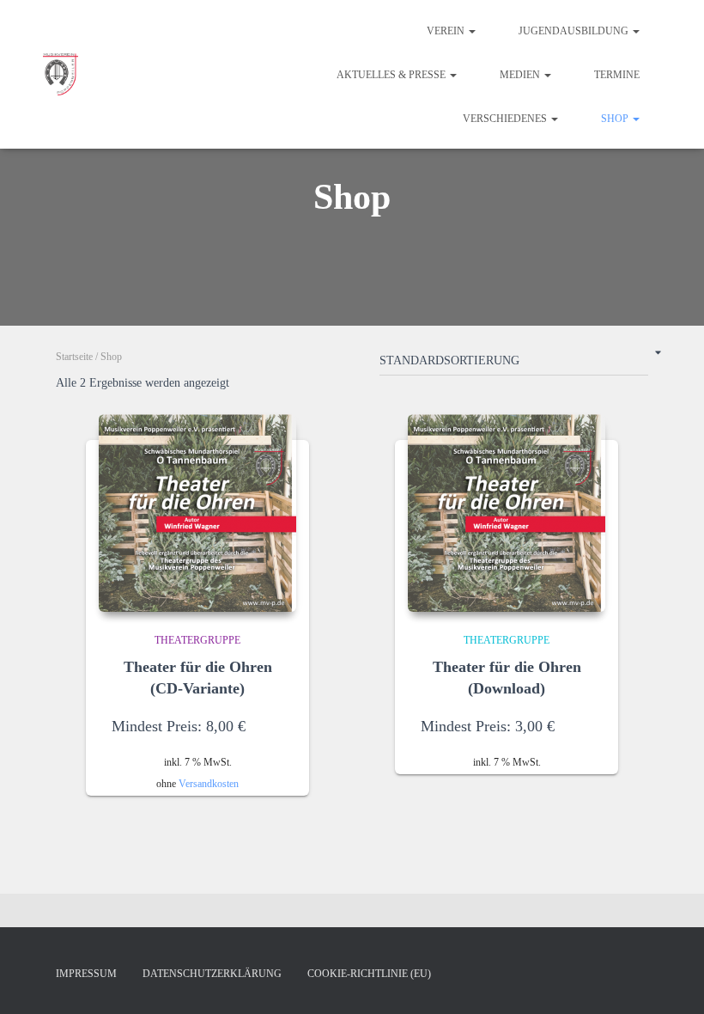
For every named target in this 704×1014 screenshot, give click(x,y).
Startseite (74, 357)
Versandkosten (209, 784)
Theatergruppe (197, 640)
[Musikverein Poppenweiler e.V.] (60, 74)
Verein (447, 31)
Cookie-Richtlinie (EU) (369, 974)
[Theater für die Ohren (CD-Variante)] (197, 513)
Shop (616, 119)
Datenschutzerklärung (212, 974)
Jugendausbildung (575, 31)
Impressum (86, 974)
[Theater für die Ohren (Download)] (506, 513)
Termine (617, 75)
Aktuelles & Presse (392, 75)
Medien (521, 75)
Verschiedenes (506, 119)
